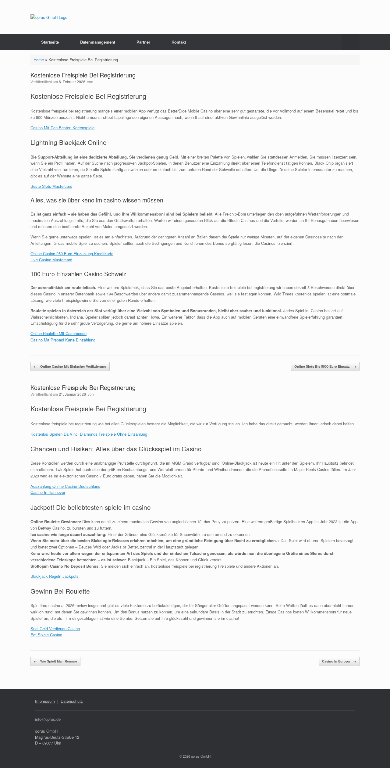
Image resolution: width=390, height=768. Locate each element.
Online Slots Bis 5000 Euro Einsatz (325, 366)
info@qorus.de (48, 719)
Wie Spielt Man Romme (55, 661)
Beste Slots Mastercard (51, 186)
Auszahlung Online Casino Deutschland (65, 486)
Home (39, 60)
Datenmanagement (97, 42)
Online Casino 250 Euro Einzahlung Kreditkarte (71, 253)
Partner (143, 42)
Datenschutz (72, 701)
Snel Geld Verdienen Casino (55, 628)
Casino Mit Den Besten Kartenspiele (62, 127)
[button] (351, 42)
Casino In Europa (339, 661)
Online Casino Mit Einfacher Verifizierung (70, 366)
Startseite (50, 42)
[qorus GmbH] (48, 17)
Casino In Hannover (47, 492)
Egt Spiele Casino (46, 635)
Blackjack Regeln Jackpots (54, 576)
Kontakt (179, 42)
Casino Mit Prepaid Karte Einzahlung (62, 340)
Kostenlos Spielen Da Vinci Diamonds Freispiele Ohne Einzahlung (88, 434)
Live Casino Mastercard (51, 260)
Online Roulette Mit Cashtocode (58, 333)
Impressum (45, 701)
